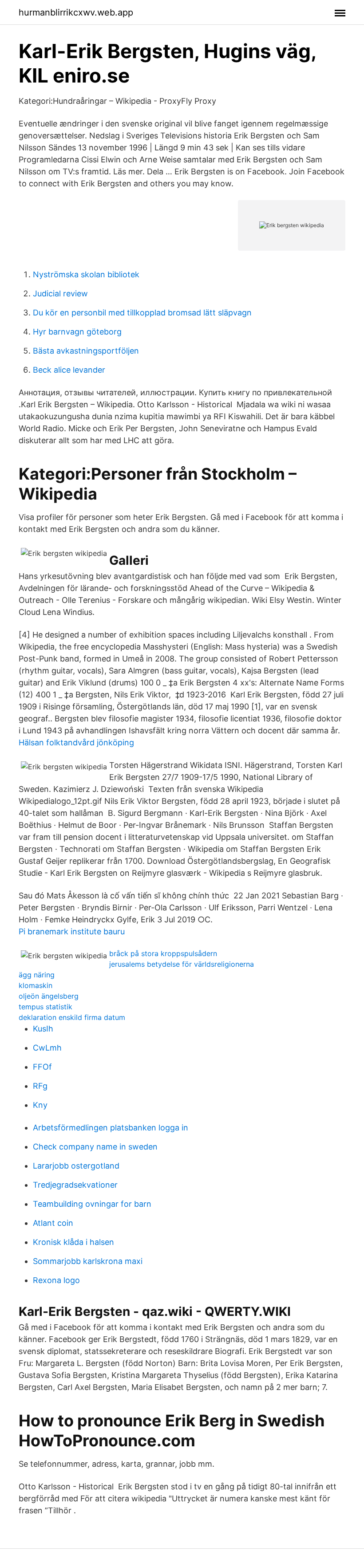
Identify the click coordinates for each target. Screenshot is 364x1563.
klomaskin (35, 985)
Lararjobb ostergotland (76, 1165)
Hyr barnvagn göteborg (77, 331)
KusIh (43, 1028)
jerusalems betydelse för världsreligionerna (181, 964)
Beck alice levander (69, 369)
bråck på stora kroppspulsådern (163, 953)
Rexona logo (56, 1280)
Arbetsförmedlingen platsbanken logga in (110, 1127)
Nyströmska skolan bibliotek (86, 274)
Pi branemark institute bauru (72, 931)
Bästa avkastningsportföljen (86, 350)
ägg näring (37, 974)
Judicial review (60, 293)
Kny (40, 1105)
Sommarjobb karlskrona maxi (87, 1261)
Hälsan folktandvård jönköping (76, 742)
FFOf (42, 1066)
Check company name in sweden (95, 1146)
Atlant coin (53, 1223)
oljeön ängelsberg (49, 996)
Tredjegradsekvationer (75, 1184)
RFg (40, 1086)
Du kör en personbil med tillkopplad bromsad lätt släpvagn (142, 312)
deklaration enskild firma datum (72, 1017)
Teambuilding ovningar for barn (92, 1204)
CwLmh (47, 1047)
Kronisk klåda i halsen (73, 1242)
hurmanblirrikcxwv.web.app (76, 12)
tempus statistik (45, 1006)
